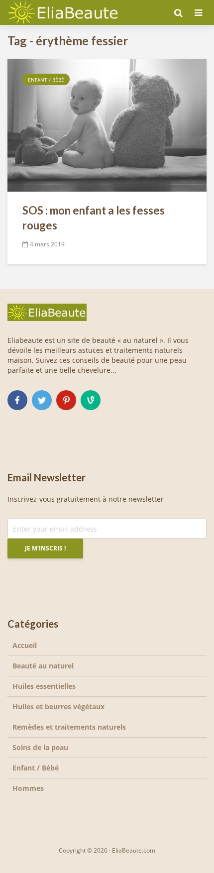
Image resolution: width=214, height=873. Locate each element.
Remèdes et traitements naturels (69, 727)
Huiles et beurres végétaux (58, 706)
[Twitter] (42, 400)
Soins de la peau (40, 747)
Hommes (28, 788)
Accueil (24, 645)
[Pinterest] (66, 400)
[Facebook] (17, 400)
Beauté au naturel (43, 665)
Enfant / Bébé (46, 79)
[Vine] (91, 400)
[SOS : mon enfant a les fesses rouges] (107, 124)
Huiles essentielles (44, 686)
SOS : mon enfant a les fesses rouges (93, 218)
